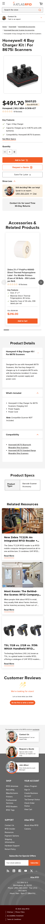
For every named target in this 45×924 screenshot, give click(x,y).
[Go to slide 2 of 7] (41, 282)
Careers (27, 829)
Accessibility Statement (15, 916)
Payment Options (12, 836)
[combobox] (16, 10)
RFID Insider (10, 829)
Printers (9, 797)
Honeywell (7, 108)
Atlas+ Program (30, 786)
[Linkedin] (14, 871)
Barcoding (10, 790)
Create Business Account (31, 794)
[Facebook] (19, 871)
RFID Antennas (12, 786)
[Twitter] (31, 871)
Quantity (6, 146)
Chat (35, 194)
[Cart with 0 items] (41, 3)
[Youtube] (25, 871)
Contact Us (9, 825)
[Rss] (8, 871)
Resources (9, 832)
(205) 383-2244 (22, 194)
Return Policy (10, 849)
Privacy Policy (20, 912)
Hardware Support (12, 846)
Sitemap (10, 912)
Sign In (27, 790)
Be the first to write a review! (22, 703)
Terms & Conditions (14, 919)
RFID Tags (10, 810)
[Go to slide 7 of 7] (4, 282)
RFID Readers (11, 806)
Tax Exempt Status (32, 799)
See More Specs (9, 139)
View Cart (28, 809)
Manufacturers (12, 793)
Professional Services (11, 801)
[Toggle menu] (3, 3)
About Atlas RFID (31, 825)
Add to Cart (20, 160)
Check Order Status (29, 804)
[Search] (39, 10)
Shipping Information (10, 840)
